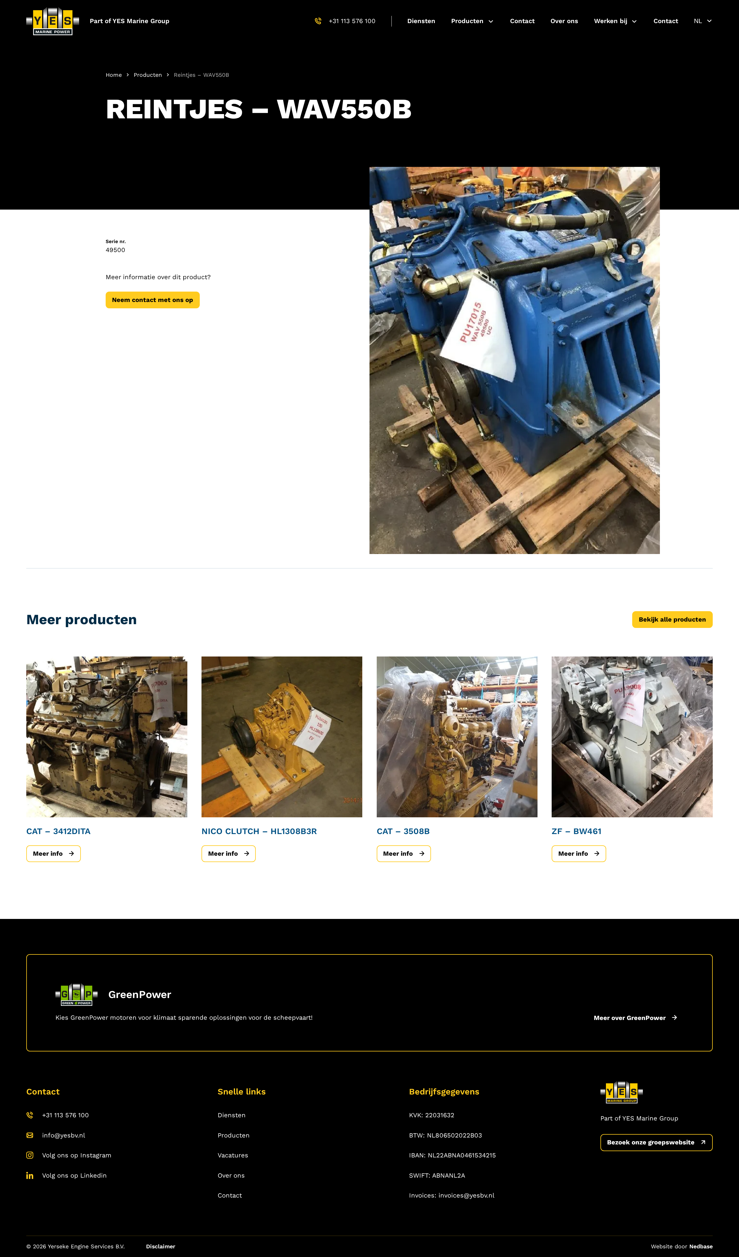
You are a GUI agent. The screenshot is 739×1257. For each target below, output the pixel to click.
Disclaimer (160, 1246)
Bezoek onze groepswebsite (651, 1142)
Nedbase (701, 1246)
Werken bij (610, 21)
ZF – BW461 (576, 831)
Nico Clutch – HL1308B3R (259, 831)
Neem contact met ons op (152, 299)
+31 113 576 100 (352, 21)
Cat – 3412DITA (58, 831)
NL (698, 21)
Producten (467, 21)
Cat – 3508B (403, 831)
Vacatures (233, 1155)
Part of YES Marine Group (129, 21)
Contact (522, 21)
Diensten (421, 21)
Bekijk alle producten (672, 619)
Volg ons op (76, 1155)
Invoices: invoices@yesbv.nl (451, 1195)
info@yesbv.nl (63, 1135)
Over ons (564, 21)
